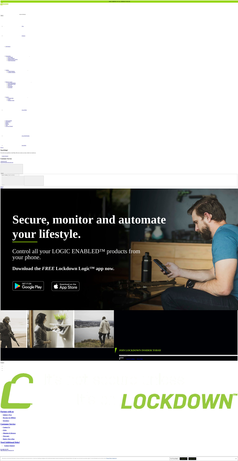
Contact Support (5, 156)
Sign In (1, 147)
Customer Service (7, 424)
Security (7, 97)
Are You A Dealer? (9, 126)
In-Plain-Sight (10, 98)
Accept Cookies (192, 458)
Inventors (6, 420)
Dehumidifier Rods (11, 84)
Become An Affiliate (9, 418)
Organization (8, 56)
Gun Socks (10, 87)
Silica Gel (10, 85)
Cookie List (114, 458)
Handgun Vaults (11, 100)
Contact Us (6, 427)
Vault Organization (11, 60)
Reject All (183, 458)
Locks (9, 99)
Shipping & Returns (9, 433)
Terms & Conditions (130, 359)
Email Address (123, 356)
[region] (119, 459)
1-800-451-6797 (3, 161)
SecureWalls (10, 57)
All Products (7, 46)
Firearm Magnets (11, 58)
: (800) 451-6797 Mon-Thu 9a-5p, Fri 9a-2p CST (7, 450)
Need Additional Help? (10, 442)
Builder (6, 122)
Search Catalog (4, 175)
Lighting (7, 70)
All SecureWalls (8, 120)
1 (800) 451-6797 (106, 454)
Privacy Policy (140, 359)
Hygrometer (10, 86)
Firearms (7, 124)
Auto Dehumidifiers (12, 83)
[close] (34, 181)
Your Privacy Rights (174, 458)
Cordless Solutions (11, 72)
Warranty (6, 436)
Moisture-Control (8, 81)
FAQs (5, 430)
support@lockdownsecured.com (6, 162)
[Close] (236, 458)
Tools (6, 125)
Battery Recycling (8, 439)
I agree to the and (131, 359)
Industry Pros (7, 415)
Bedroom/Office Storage (13, 59)
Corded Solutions (11, 71)
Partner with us (7, 411)
